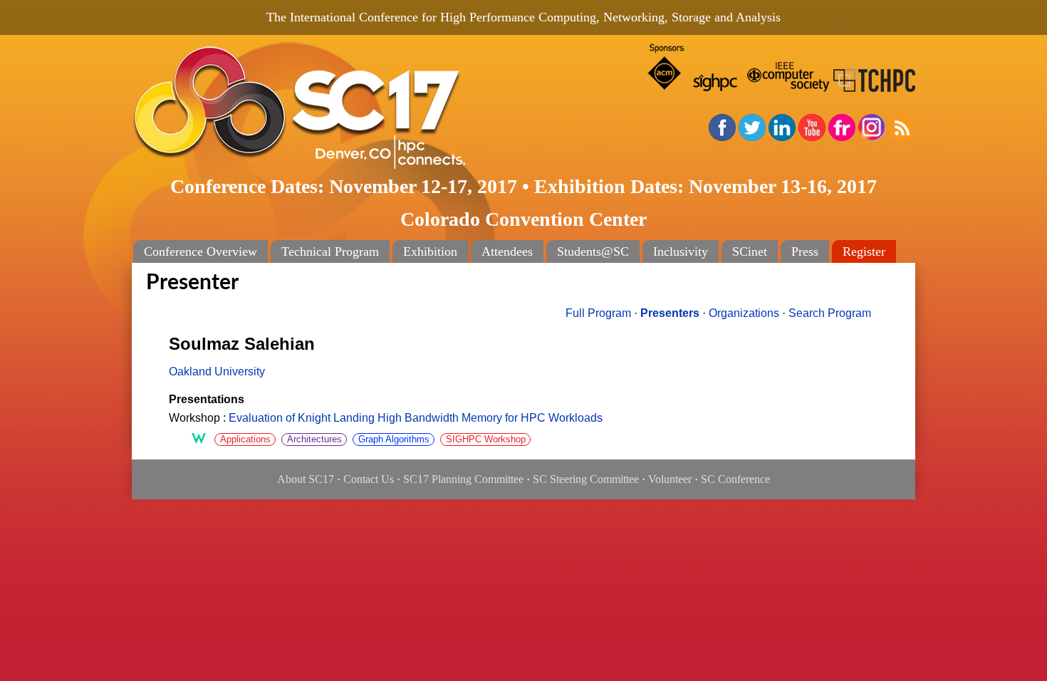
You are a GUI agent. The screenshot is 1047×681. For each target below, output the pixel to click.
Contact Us (368, 479)
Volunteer (670, 479)
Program (598, 313)
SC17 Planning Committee (463, 479)
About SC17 (305, 479)
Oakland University (217, 371)
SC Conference (735, 479)
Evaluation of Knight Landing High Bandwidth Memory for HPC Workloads (416, 418)
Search (829, 313)
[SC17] (345, 108)
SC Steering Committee (586, 479)
